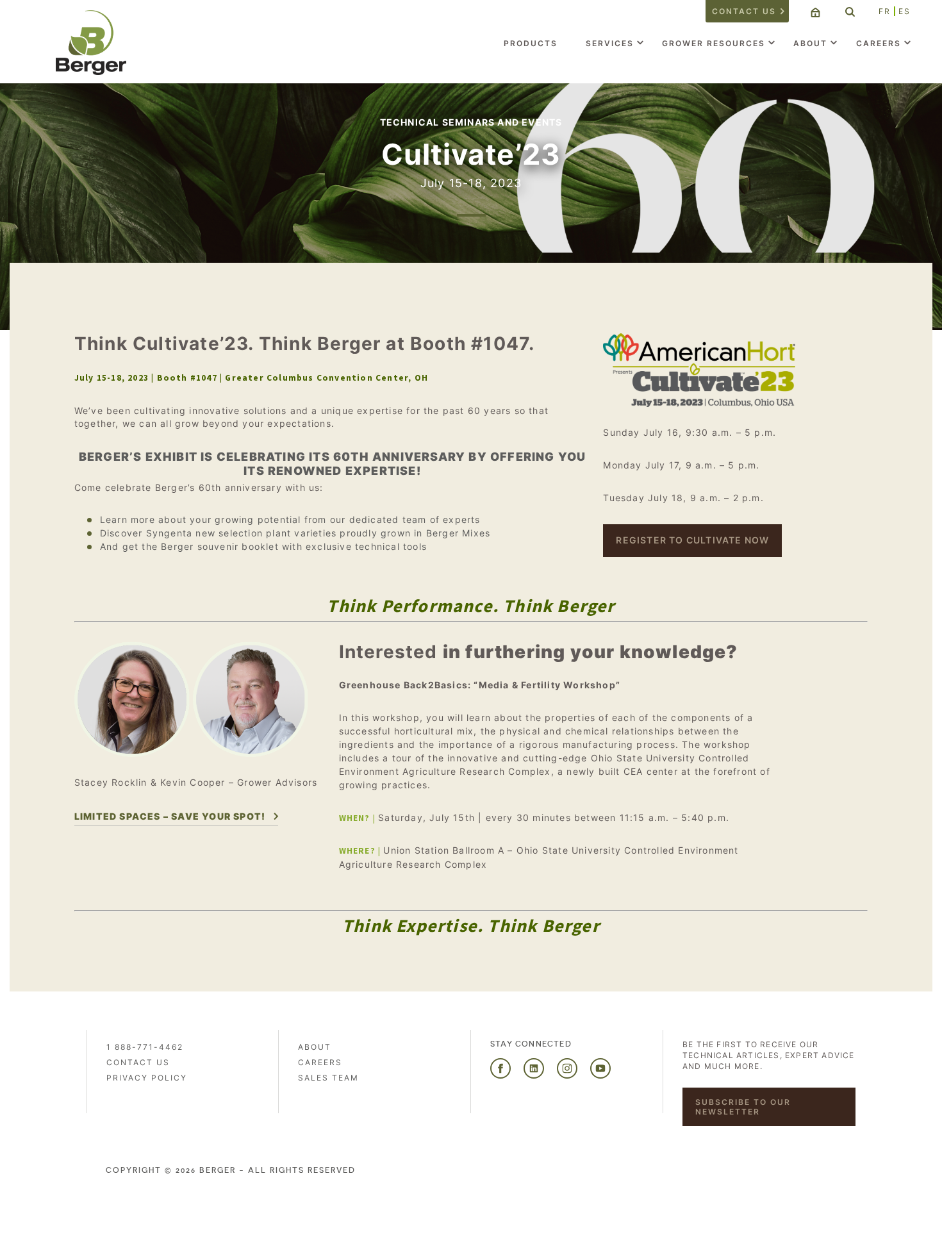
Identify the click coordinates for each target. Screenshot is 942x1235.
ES (904, 11)
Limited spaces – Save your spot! (169, 816)
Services (610, 43)
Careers (878, 43)
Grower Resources (713, 43)
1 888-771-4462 (144, 1047)
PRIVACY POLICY (146, 1077)
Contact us (744, 11)
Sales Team (328, 1077)
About (810, 43)
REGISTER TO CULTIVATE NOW (692, 540)
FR (885, 11)
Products (531, 43)
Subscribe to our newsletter (743, 1106)
